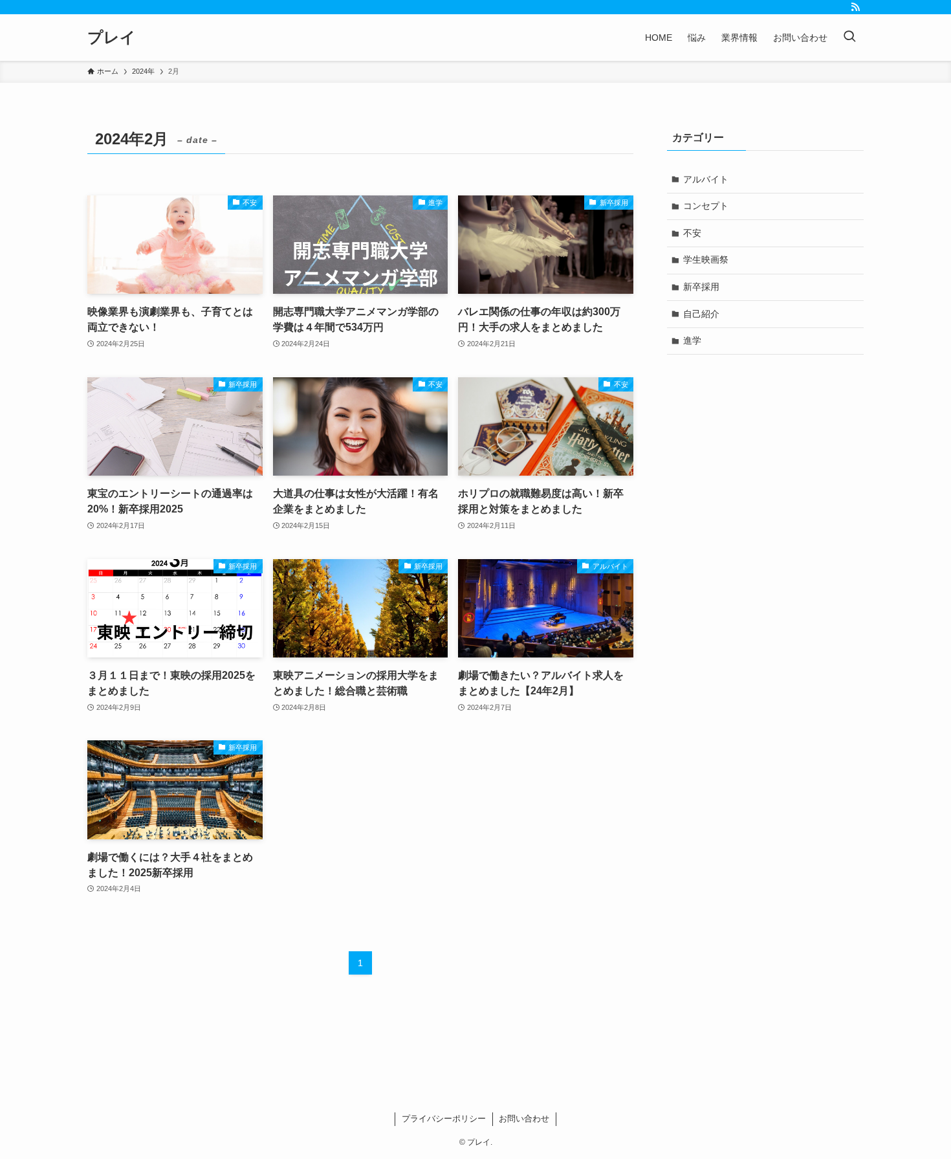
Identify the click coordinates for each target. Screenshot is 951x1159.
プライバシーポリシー (444, 1118)
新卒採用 (701, 286)
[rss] (855, 7)
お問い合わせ (524, 1118)
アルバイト (705, 179)
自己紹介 (701, 314)
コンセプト (705, 206)
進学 (692, 340)
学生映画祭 (705, 259)
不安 (692, 233)
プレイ (111, 37)
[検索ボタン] (849, 37)
